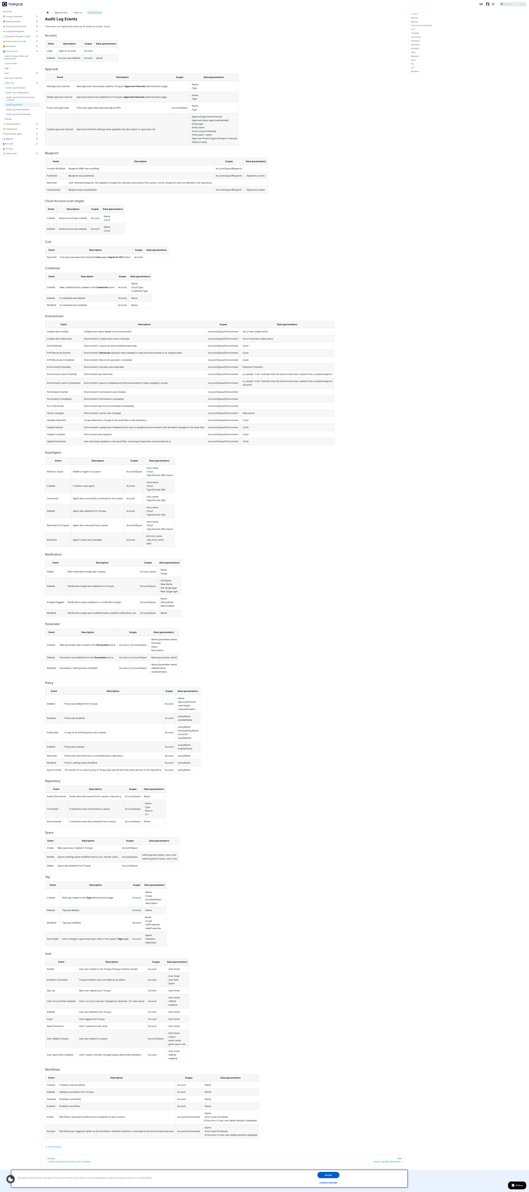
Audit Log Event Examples (18, 114)
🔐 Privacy (8, 148)
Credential (415, 33)
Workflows (415, 71)
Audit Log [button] (9, 82)
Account (414, 14)
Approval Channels (13, 77)
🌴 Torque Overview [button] (12, 16)
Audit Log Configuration (17, 92)
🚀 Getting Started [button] (11, 21)
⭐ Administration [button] (11, 123)
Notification (415, 44)
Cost (412, 29)
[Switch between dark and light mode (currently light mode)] (493, 4)
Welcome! (7, 11)
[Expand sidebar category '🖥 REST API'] (37, 144)
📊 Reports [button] (8, 138)
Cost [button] (6, 73)
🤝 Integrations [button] (10, 128)
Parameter (415, 48)
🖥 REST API (8, 143)
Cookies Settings (328, 1182)
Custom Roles (10, 63)
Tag (412, 64)
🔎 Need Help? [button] (10, 153)
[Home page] (47, 12)
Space (413, 60)
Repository (415, 56)
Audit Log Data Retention (18, 109)
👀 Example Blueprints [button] (13, 31)
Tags (6, 68)
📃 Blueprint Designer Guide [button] (16, 36)
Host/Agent (415, 41)
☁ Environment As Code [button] (14, 41)
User (413, 67)
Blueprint (414, 22)
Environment (416, 37)
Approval (414, 18)
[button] (10, 1179)
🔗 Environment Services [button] (14, 26)
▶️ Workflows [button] (9, 46)
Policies (8, 119)
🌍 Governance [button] (10, 51)
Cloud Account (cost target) (421, 25)
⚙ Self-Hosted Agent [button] (12, 133)
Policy (413, 52)
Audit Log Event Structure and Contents (20, 98)
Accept (328, 1175)
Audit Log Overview (15, 87)
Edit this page (54, 1146)
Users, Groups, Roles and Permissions (16, 57)
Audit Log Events (14, 104)
